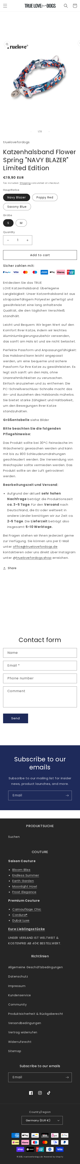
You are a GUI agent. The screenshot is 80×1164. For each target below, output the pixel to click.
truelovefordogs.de (33, 1157)
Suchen (14, 837)
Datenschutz (18, 976)
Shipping (25, 183)
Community (17, 1004)
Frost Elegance (24, 892)
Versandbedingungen (24, 1023)
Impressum (16, 986)
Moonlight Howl (24, 886)
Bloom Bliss (21, 869)
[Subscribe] (67, 795)
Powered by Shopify (53, 1157)
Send (15, 718)
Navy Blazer (16, 197)
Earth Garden (23, 881)
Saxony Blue (17, 207)
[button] (5, 5)
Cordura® (19, 915)
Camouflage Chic (26, 909)
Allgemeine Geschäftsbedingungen (35, 967)
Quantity (9, 232)
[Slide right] (49, 131)
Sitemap (14, 1051)
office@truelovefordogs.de (35, 546)
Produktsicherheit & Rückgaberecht (35, 1014)
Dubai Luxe (21, 920)
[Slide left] (30, 131)
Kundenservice (19, 995)
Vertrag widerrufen (22, 1032)
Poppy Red (45, 197)
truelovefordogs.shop (33, 558)
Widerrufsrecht (19, 1042)
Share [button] (12, 568)
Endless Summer (25, 875)
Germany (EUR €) (38, 1120)
